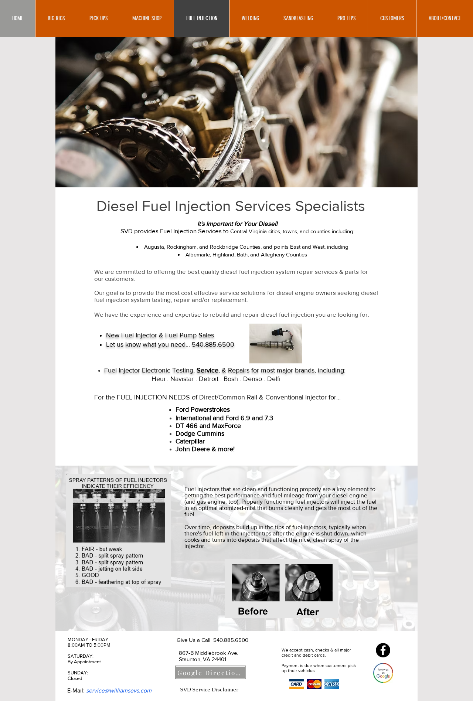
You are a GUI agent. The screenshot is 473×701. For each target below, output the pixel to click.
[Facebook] (383, 650)
